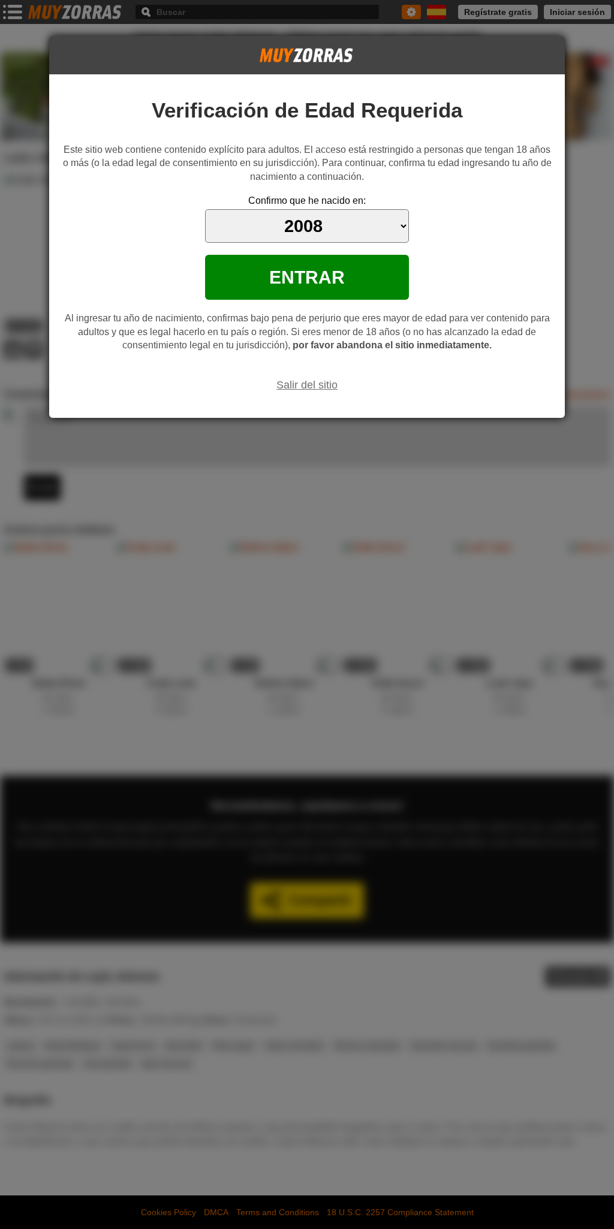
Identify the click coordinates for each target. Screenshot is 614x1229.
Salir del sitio (307, 385)
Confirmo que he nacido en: (307, 200)
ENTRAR (307, 277)
